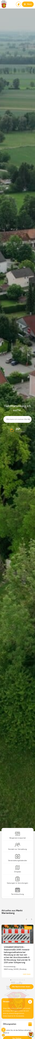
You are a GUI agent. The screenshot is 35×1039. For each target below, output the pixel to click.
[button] (28, 4)
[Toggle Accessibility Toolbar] (3, 1030)
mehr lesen (27, 974)
